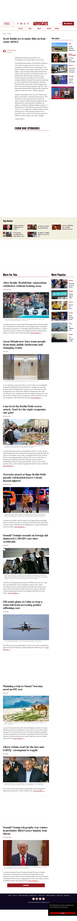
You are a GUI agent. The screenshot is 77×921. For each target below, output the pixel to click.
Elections (71, 76)
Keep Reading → (36, 333)
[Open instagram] (28, 23)
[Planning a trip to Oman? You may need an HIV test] (26, 708)
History (49, 29)
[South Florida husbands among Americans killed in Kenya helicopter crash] (59, 47)
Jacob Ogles (6, 545)
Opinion (57, 29)
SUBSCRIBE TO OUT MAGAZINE (7, 23)
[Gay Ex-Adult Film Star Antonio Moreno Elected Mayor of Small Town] (56, 227)
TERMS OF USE (59, 895)
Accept (62, 913)
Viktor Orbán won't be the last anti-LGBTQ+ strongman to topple (24, 748)
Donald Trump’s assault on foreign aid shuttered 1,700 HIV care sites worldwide (25, 538)
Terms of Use (64, 907)
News (30, 29)
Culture (71, 313)
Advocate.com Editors (12, 50)
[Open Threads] (24, 23)
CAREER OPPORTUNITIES (23, 895)
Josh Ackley (6, 753)
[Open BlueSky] (21, 23)
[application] (62, 93)
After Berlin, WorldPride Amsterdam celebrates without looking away (24, 284)
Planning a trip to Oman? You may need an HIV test (23, 687)
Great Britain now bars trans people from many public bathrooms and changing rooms (24, 345)
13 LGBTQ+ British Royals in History (43, 227)
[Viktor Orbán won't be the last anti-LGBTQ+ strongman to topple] (26, 769)
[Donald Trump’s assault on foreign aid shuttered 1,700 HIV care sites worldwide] (26, 561)
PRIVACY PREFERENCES (50, 895)
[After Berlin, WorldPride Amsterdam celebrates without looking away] (26, 305)
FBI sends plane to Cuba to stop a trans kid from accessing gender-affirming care (22, 605)
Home (4, 33)
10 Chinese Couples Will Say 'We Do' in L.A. (43, 234)
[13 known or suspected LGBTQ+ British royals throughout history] (32, 227)
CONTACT (10, 895)
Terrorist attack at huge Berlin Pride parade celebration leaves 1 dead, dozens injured (24, 478)
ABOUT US (15, 895)
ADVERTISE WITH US (33, 895)
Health (39, 29)
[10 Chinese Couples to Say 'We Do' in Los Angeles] (32, 234)
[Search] (60, 23)
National (71, 65)
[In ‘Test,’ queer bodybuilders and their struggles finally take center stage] (59, 58)
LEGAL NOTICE (66, 895)
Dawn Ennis (6, 351)
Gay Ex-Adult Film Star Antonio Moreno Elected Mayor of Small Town (67, 229)
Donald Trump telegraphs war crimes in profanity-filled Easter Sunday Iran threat (25, 830)
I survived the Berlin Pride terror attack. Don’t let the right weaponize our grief (24, 409)
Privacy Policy (53, 907)
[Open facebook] (18, 23)
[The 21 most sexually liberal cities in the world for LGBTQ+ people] (7, 234)
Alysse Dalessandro (7, 289)
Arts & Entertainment (72, 54)
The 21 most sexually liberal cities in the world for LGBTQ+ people (18, 236)
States (70, 323)
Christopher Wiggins (8, 484)
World (9, 33)
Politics (20, 29)
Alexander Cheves (7, 416)
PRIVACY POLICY (41, 895)
